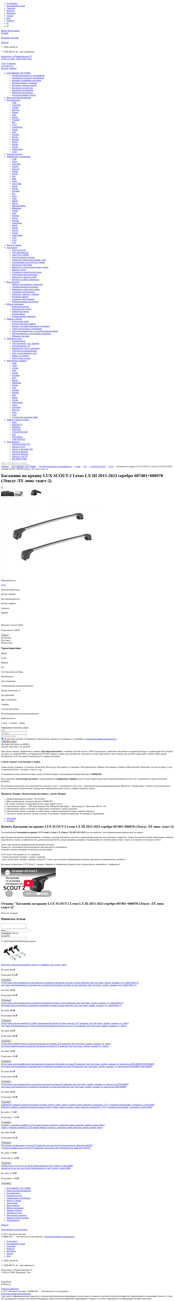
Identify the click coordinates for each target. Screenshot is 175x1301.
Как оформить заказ (16, 6)
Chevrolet (16, 105)
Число (15, 933)
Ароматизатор (18, 341)
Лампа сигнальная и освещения (27, 329)
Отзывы (10, 821)
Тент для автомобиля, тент (24, 353)
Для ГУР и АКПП (20, 255)
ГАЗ (14, 242)
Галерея (10, 20)
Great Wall (16, 183)
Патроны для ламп (20, 336)
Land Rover (17, 127)
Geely (14, 181)
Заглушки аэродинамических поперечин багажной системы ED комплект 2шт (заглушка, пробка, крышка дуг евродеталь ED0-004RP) (63, 1087)
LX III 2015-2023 (98, 466)
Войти (4, 30)
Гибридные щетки (20, 311)
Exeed (15, 174)
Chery (14, 152)
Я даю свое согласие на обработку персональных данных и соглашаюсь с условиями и (60, 739)
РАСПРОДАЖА (19, 459)
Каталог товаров (9, 68)
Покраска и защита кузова (24, 277)
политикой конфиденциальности (101, 739)
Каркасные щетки (20, 306)
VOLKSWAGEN (20, 432)
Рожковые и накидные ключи (26, 289)
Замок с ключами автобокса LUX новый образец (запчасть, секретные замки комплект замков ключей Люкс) (52, 1127)
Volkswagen (17, 149)
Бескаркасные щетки (21, 309)
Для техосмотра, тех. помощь (25, 343)
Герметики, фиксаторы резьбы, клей (29, 260)
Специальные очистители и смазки (28, 262)
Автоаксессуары (14, 338)
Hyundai (16, 120)
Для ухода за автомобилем (24, 351)
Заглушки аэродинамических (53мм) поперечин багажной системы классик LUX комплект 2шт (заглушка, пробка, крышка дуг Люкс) (63, 1026)
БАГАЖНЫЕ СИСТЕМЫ (19, 73)
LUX (111, 466)
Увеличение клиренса (17, 360)
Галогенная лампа (20, 321)
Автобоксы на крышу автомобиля (28, 78)
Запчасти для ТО (20, 456)
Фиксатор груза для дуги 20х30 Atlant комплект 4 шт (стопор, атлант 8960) (36, 1168)
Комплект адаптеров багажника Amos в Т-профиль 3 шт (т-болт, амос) (34, 965)
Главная (4, 466)
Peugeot (15, 134)
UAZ (14, 240)
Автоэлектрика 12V (21, 346)
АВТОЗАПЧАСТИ (21, 444)
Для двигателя (18, 250)
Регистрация (13, 30)
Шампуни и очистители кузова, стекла (30, 267)
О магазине (12, 3)
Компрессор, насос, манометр (26, 348)
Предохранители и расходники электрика (31, 333)
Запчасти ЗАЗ (18, 447)
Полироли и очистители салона (27, 272)
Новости (11, 11)
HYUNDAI (17, 437)
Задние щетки (18, 314)
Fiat (13, 176)
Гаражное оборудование (23, 299)
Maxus (15, 203)
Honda (15, 117)
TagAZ (15, 230)
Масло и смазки (14, 245)
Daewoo (15, 110)
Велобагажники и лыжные (24, 83)
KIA (14, 378)
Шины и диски (19, 270)
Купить (5, 635)
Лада (14, 124)
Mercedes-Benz (19, 206)
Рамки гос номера (20, 356)
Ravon (15, 137)
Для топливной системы (23, 257)
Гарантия (11, 8)
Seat (14, 395)
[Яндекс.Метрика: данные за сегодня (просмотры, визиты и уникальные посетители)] (10, 1289)
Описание (11, 818)
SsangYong (17, 223)
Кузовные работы (20, 297)
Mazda (15, 201)
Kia (13, 122)
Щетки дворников (15, 304)
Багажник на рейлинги (22, 90)
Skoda (15, 142)
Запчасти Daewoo (20, 454)
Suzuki (15, 144)
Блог (9, 18)
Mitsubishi (16, 208)
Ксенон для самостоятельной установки (30, 326)
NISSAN (16, 427)
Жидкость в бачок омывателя (25, 279)
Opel (14, 132)
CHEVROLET (18, 439)
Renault (15, 139)
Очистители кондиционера (24, 274)
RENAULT (17, 424)
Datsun (15, 112)
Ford (14, 115)
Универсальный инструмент (25, 287)
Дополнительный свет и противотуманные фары (35, 331)
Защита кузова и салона (18, 419)
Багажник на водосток (22, 88)
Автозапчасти (13, 442)
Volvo (14, 405)
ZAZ (14, 238)
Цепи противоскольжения (19, 97)
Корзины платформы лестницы (26, 80)
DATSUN (16, 429)
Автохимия (12, 247)
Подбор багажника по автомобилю (28, 75)
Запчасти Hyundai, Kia (22, 449)
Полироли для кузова (22, 265)
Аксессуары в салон (21, 358)
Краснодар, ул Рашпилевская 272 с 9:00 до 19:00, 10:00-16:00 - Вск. (16, 57)
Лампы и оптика (14, 319)
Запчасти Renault (20, 451)
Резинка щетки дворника (23, 316)
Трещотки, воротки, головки (25, 294)
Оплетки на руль (14, 154)
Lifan (14, 198)
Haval (14, 186)
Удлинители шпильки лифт (25, 417)
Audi (14, 102)
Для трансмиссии (20, 252)
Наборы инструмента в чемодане (27, 284)
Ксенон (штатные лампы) (24, 324)
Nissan (15, 129)
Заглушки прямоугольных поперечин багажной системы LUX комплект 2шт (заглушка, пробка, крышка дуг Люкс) (55, 1046)
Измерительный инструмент (25, 301)
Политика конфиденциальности (60, 1236)
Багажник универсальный (24, 85)
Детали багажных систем (24, 95)
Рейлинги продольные (22, 93)
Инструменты (13, 282)
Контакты (11, 13)
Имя (3, 930)
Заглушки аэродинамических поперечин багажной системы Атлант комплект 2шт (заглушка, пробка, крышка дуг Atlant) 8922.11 (61, 1005)
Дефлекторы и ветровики (18, 156)
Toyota (15, 147)
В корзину (6, 980)
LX (85, 466)
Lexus (77, 466)
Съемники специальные (23, 292)
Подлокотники (13, 100)
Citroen (15, 107)
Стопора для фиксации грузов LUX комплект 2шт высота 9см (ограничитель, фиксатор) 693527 (46, 1148)
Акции (10, 15)
